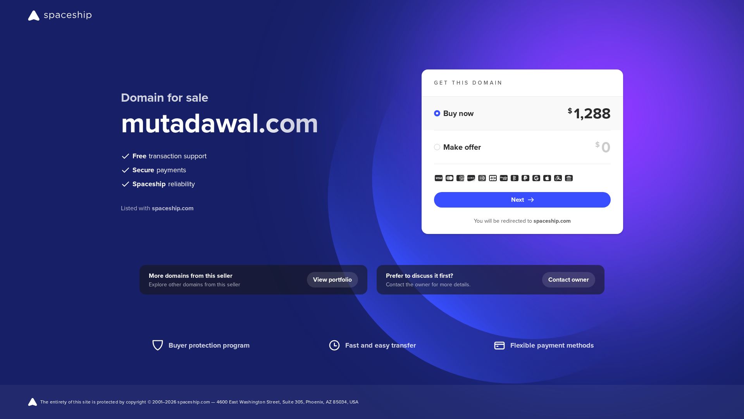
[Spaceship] (60, 15)
